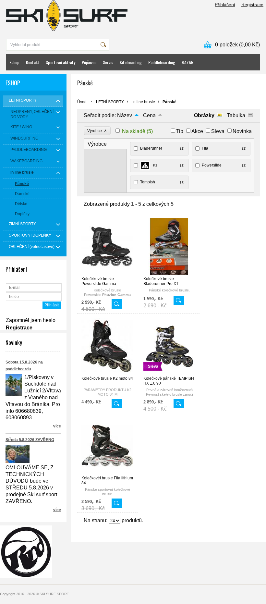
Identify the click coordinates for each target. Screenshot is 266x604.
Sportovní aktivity (60, 62)
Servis (108, 62)
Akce (197, 131)
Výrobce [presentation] (97, 144)
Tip (179, 131)
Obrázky (204, 115)
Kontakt (32, 62)
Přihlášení (225, 4)
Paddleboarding (161, 62)
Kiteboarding (131, 62)
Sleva (217, 131)
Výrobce (97, 130)
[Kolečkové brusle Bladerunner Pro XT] (169, 273)
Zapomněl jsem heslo (30, 320)
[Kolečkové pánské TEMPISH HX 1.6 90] (169, 373)
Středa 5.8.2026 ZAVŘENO (30, 440)
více (57, 426)
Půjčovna (89, 62)
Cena (149, 115)
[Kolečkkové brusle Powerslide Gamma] (107, 273)
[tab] (105, 144)
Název (124, 115)
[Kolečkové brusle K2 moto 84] (107, 373)
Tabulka (236, 115)
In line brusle (143, 102)
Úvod (82, 102)
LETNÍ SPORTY (110, 102)
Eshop (14, 62)
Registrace (252, 4)
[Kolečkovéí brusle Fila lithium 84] (107, 472)
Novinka (242, 131)
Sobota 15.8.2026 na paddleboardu (24, 365)
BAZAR (187, 62)
